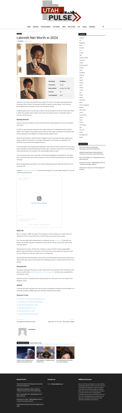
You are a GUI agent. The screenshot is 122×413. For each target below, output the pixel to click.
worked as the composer (29, 170)
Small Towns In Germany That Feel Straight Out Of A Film (92, 168)
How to (81, 87)
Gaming (81, 75)
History (81, 82)
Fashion (81, 67)
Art (80, 40)
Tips (79, 27)
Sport (80, 120)
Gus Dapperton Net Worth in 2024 (26, 321)
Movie (81, 95)
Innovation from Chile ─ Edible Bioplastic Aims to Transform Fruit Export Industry (92, 163)
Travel (84, 27)
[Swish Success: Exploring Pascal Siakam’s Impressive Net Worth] (26, 352)
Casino (81, 53)
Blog (80, 45)
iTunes (81, 90)
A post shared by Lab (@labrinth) (39, 224)
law (80, 92)
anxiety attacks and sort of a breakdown (42, 272)
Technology (82, 125)
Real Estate (71, 27)
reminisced (57, 240)
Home (29, 27)
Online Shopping (84, 105)
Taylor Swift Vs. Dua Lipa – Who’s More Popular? (61, 321)
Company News (83, 58)
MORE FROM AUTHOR (36, 343)
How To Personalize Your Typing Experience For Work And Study (92, 158)
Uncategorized (83, 135)
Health (81, 80)
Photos (81, 107)
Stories (81, 122)
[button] (103, 27)
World (81, 137)
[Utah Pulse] (61, 12)
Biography (82, 43)
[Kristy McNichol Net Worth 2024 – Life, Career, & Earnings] (65, 352)
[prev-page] (18, 365)
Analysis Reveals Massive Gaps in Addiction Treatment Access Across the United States (91, 153)
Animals (81, 38)
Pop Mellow (20, 41)
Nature (81, 97)
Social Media (82, 115)
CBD (80, 55)
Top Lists (81, 130)
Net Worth (56, 27)
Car (80, 50)
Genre (81, 77)
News (64, 27)
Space (81, 117)
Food (80, 70)
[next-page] (20, 365)
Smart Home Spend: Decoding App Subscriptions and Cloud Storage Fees (89, 148)
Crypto (81, 63)
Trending (92, 27)
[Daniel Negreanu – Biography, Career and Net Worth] (46, 352)
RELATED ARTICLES (23, 343)
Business (36, 27)
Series (81, 112)
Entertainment (46, 27)
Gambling (82, 72)
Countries (82, 60)
